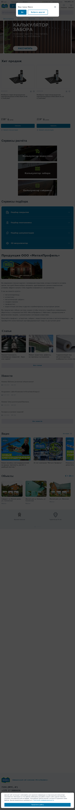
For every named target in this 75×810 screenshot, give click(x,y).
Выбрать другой (38, 12)
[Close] (55, 6)
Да (22, 12)
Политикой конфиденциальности (43, 800)
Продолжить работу (37, 804)
